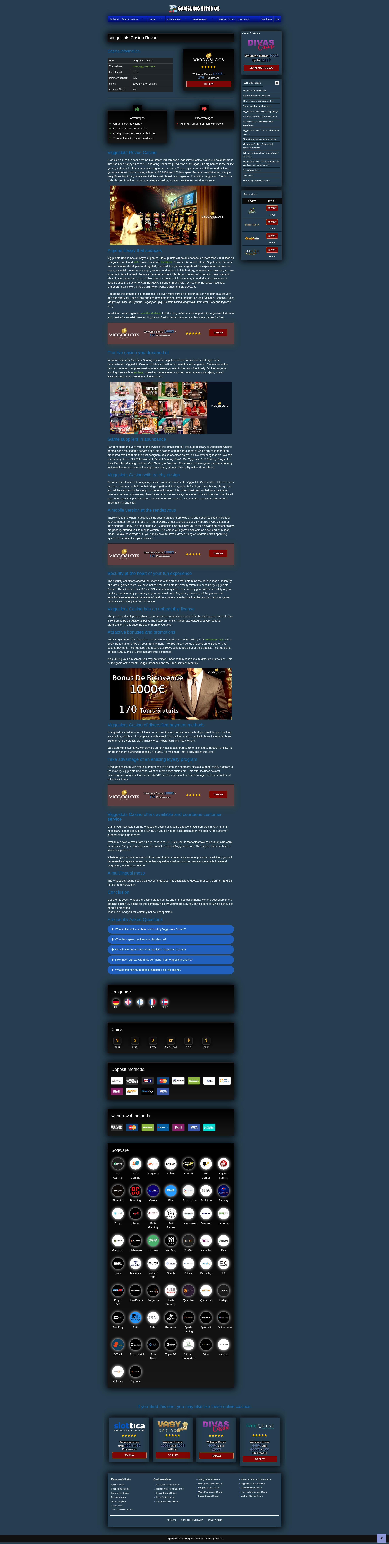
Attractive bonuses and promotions (259, 139)
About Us (171, 1520)
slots (136, 262)
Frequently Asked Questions (256, 180)
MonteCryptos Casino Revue (170, 1489)
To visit (272, 208)
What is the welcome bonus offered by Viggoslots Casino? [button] (150, 929)
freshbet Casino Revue (252, 1496)
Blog (277, 19)
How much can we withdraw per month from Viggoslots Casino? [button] (154, 959)
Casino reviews (130, 19)
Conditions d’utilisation (192, 1520)
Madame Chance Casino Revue (256, 1479)
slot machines (174, 19)
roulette (138, 372)
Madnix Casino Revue (251, 1487)
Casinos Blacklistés (120, 1489)
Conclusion (248, 175)
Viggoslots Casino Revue (253, 1483)
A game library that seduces (256, 95)
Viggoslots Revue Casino (255, 90)
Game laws (116, 1505)
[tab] (171, 929)
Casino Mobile (118, 1484)
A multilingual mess (252, 170)
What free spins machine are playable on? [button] (140, 939)
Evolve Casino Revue (166, 1493)
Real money (244, 19)
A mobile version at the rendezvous (260, 116)
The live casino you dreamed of (258, 101)
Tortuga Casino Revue (209, 1479)
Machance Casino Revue (210, 1483)
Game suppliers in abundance (257, 106)
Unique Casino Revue (208, 1487)
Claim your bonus (261, 68)
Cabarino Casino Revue (167, 1501)
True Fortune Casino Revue (254, 1492)
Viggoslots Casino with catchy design (260, 111)
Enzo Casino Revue (165, 1497)
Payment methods (120, 1493)
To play (209, 84)
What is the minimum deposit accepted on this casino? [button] (148, 969)
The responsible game (122, 1509)
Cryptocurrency (118, 1497)
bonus (152, 19)
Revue (272, 215)
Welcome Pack (214, 639)
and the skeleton (151, 313)
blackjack (166, 262)
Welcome (114, 19)
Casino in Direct (227, 19)
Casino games (200, 19)
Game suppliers (118, 1501)
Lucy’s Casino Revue (208, 1496)
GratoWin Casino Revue (167, 1484)
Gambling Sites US (214, 1538)
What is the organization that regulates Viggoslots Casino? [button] (150, 949)
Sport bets (267, 19)
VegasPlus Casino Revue (210, 1492)
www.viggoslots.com (144, 66)
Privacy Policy (215, 1520)
